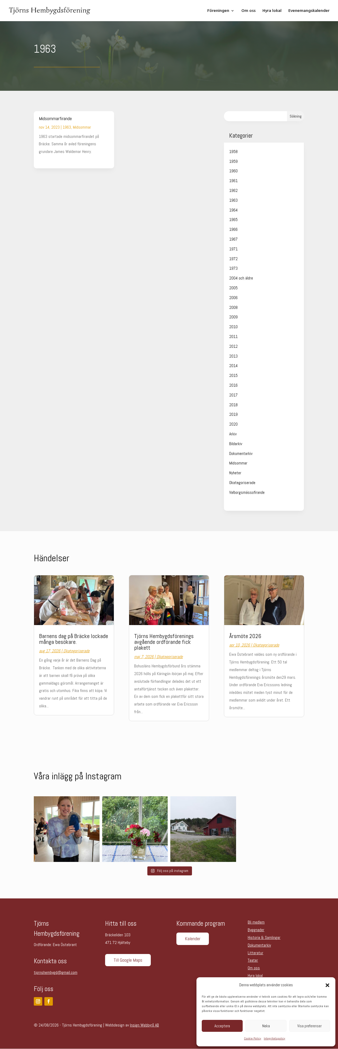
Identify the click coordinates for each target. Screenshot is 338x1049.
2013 (233, 356)
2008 (233, 307)
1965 (233, 219)
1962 (233, 190)
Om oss (248, 11)
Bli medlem (256, 922)
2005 (233, 288)
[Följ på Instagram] (38, 1001)
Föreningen (218, 11)
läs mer (45, 159)
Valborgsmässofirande (247, 492)
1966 (233, 229)
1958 (233, 151)
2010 (233, 326)
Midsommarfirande (55, 118)
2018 (233, 405)
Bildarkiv (235, 443)
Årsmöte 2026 (245, 636)
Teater (253, 960)
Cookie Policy (252, 1038)
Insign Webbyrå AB (144, 1025)
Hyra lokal (271, 11)
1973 (233, 268)
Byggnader (256, 930)
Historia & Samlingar (264, 937)
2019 (233, 414)
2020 (233, 424)
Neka (266, 1025)
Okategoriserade (242, 482)
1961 (233, 180)
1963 (67, 127)
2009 (233, 317)
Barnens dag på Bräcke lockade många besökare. (73, 638)
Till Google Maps (128, 960)
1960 (233, 171)
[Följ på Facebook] (48, 1001)
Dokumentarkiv (240, 453)
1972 (233, 258)
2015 (233, 375)
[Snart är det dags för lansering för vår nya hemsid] (203, 829)
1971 (233, 249)
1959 (233, 161)
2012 (233, 346)
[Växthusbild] (135, 829)
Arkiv (233, 434)
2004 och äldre (241, 278)
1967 (233, 239)
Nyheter (235, 473)
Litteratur (255, 953)
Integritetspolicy (274, 1038)
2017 (233, 395)
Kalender (192, 938)
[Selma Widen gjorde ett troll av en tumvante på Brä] (67, 829)
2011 (233, 336)
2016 (233, 385)
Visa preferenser (309, 1025)
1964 (233, 210)
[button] (327, 985)
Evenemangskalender (309, 11)
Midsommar (82, 127)
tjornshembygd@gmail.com (55, 972)
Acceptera (222, 1025)
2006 (233, 297)
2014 (233, 365)
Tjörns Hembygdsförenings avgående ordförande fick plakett (164, 641)
